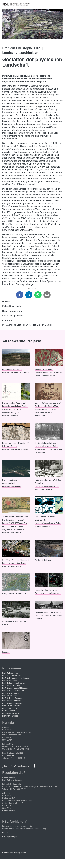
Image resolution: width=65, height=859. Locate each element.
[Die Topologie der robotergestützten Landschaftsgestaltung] (16, 468)
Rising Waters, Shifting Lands (14, 593)
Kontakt (5, 832)
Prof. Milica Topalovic (11, 713)
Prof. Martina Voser (10, 715)
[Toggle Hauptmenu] (32, 3)
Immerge (6, 652)
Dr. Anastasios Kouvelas (12, 703)
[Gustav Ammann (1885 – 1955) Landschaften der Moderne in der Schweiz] (49, 605)
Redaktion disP (8, 810)
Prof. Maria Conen (9, 680)
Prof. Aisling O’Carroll (11, 705)
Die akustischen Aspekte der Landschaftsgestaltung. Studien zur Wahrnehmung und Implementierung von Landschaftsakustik (15, 409)
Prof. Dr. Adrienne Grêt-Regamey (15, 688)
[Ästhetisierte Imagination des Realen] (16, 609)
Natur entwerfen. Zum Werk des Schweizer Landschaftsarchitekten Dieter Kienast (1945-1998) (48, 484)
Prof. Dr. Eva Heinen (10, 693)
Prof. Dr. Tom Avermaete (12, 675)
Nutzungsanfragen (10, 836)
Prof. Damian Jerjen (10, 695)
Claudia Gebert (8, 755)
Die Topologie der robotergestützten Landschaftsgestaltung (11, 482)
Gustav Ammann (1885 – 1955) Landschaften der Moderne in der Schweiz (48, 615)
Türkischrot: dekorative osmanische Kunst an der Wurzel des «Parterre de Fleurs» (48, 372)
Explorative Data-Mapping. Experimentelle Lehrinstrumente (48, 591)
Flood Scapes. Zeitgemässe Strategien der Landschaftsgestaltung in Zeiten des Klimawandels (48, 521)
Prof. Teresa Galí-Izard (11, 685)
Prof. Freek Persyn (9, 708)
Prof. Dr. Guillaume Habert (13, 690)
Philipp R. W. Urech (11, 305)
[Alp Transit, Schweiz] (49, 548)
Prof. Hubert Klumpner (11, 700)
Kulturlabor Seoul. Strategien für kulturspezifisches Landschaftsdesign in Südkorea (15, 446)
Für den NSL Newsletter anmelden (18, 766)
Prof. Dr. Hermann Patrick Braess (15, 678)
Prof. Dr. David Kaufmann (12, 698)
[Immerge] (16, 640)
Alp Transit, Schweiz (43, 560)
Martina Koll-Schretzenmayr (24, 786)
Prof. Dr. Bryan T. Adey (11, 673)
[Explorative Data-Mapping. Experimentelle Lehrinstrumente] (49, 580)
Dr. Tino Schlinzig (9, 710)
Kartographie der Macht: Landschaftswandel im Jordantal (15, 370)
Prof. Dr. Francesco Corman (13, 683)
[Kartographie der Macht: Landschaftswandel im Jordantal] (16, 357)
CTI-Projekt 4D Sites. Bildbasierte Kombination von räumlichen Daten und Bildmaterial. (16, 563)
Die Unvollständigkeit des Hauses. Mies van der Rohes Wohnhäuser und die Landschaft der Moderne (48, 447)
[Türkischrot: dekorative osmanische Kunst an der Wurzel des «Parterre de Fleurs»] (49, 357)
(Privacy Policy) (14, 852)
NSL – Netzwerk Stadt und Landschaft (16, 4)
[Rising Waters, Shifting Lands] (16, 582)
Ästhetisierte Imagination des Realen (14, 623)
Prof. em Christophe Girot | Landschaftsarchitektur (22, 50)
